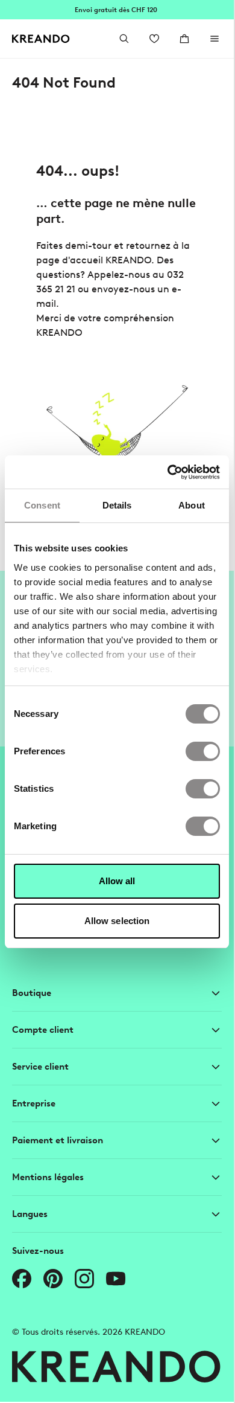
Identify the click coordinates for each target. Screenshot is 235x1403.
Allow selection (117, 921)
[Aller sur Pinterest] (53, 1278)
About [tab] (191, 505)
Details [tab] (117, 505)
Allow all (117, 881)
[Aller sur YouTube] (115, 1278)
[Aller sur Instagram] (84, 1278)
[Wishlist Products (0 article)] (154, 38)
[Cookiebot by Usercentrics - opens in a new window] (168, 472)
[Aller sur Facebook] (21, 1278)
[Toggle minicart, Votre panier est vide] (184, 38)
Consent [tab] (42, 505)
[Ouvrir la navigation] (214, 38)
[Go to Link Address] (117, 9)
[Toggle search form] (124, 38)
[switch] (203, 751)
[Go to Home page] (41, 38)
